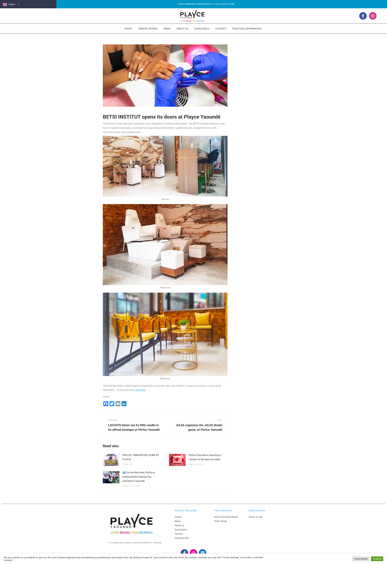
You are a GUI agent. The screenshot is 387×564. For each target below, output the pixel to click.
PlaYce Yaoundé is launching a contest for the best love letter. (205, 457)
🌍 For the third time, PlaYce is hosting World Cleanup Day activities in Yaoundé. (138, 476)
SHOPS (128, 28)
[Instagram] (373, 16)
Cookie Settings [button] (361, 559)
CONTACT (220, 28)
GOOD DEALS (201, 28)
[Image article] (111, 460)
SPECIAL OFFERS (148, 28)
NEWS (167, 28)
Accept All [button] (377, 559)
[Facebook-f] (363, 16)
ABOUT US (182, 28)
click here (140, 390)
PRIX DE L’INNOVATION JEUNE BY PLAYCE (140, 457)
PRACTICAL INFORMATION (246, 28)
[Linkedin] (202, 553)
